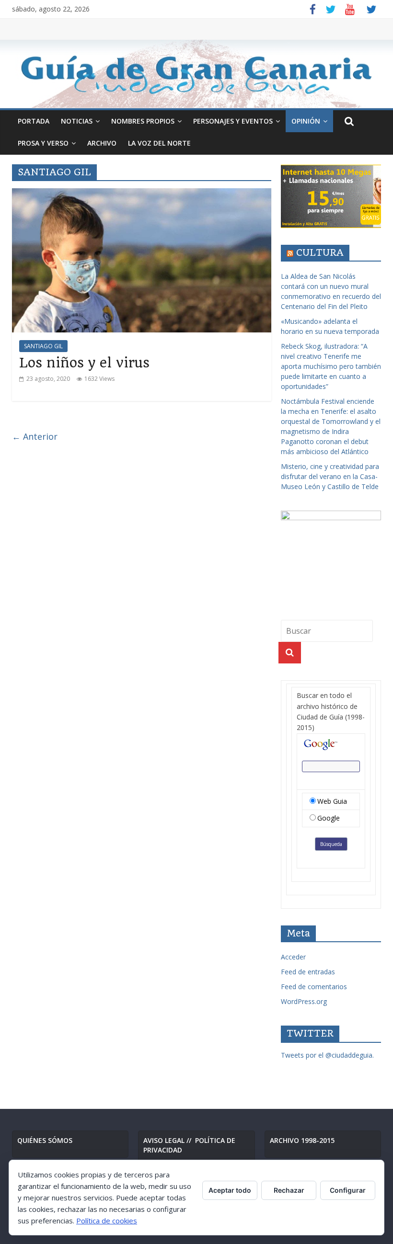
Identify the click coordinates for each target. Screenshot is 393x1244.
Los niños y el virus (84, 363)
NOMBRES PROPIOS (142, 121)
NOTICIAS (76, 121)
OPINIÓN (305, 121)
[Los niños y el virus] (141, 194)
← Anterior (35, 436)
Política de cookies (106, 1220)
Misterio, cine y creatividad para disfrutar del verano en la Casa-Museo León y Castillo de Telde (330, 476)
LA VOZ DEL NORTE (159, 143)
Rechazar (289, 1190)
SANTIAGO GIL (43, 346)
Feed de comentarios (314, 986)
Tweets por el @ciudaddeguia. (327, 1055)
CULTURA (320, 252)
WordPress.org (304, 1001)
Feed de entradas (308, 971)
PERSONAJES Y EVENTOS (233, 121)
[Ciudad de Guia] (196, 74)
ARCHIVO (101, 143)
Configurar (348, 1190)
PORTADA (33, 121)
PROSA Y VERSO (43, 143)
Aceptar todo (229, 1190)
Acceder (293, 956)
